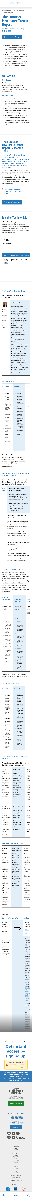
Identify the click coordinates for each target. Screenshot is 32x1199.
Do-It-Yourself (16, 1168)
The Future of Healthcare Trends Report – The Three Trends (12, 191)
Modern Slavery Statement (16, 1158)
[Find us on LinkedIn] (9, 1133)
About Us (16, 1148)
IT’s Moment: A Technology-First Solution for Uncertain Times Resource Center (16, 1074)
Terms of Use (16, 1155)
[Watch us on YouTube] (13, 1133)
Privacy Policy (16, 1156)
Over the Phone (16, 1170)
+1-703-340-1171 (16, 1123)
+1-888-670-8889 (16, 1118)
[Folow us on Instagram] (9, 1137)
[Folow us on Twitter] (17, 1133)
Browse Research (16, 1177)
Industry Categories (19, 10)
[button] (16, 1195)
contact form (21, 1068)
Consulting (16, 1172)
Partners (16, 1162)
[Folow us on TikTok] (13, 1137)
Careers (16, 1149)
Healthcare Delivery (8, 12)
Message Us (15, 1127)
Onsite (16, 1171)
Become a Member (15, 1103)
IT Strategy (27, 930)
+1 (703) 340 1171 (17, 1080)
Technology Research (7, 10)
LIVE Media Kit (16, 1164)
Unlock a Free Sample (13, 37)
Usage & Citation (16, 1153)
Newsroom (16, 1151)
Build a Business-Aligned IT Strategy (27, 997)
